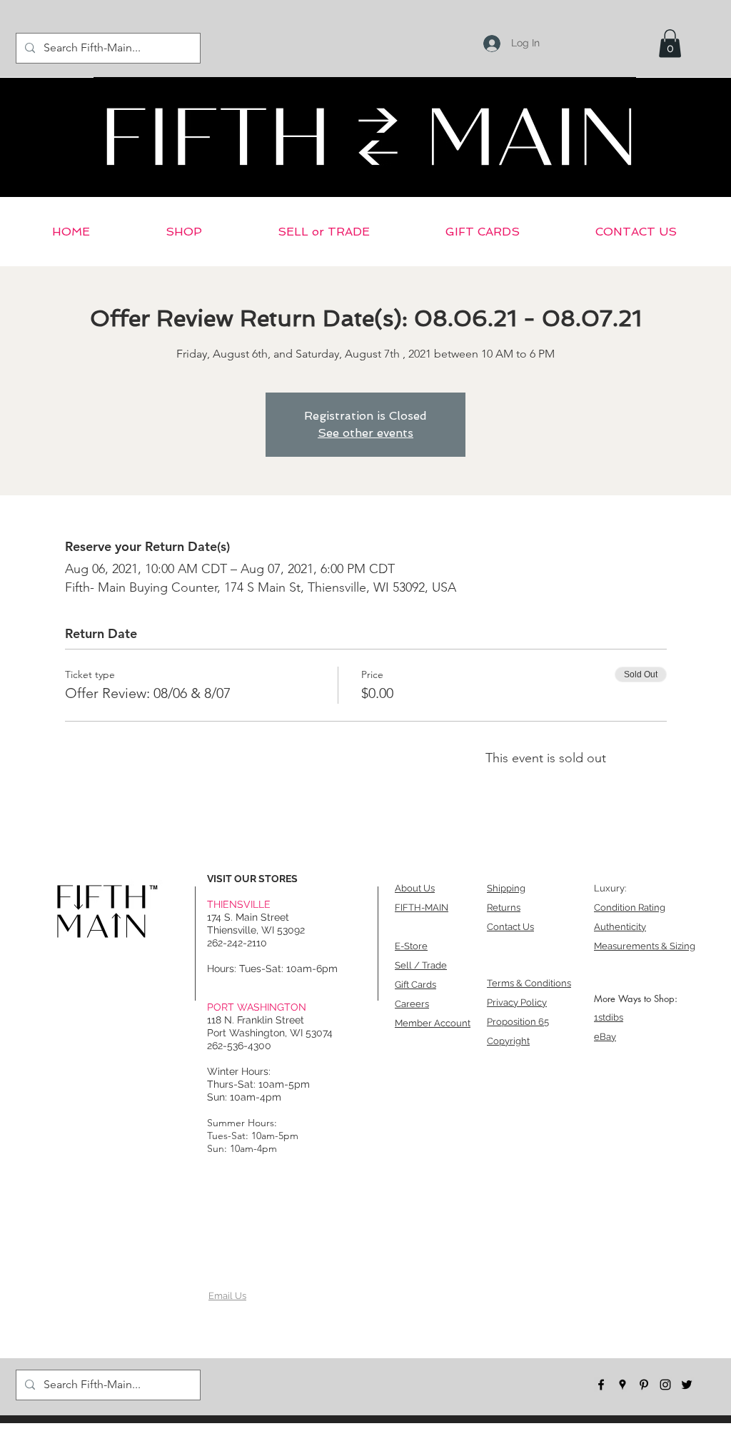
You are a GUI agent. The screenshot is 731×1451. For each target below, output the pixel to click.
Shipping (506, 888)
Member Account (432, 1023)
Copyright (508, 1041)
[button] (670, 43)
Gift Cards (415, 984)
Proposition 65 (518, 1021)
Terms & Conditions (529, 983)
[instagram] (665, 1384)
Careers (412, 1003)
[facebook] (601, 1384)
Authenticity (620, 926)
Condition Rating (629, 907)
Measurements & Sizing (644, 946)
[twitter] (687, 1384)
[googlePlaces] (622, 1384)
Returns (503, 907)
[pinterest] (644, 1384)
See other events (365, 433)
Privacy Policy (517, 1002)
